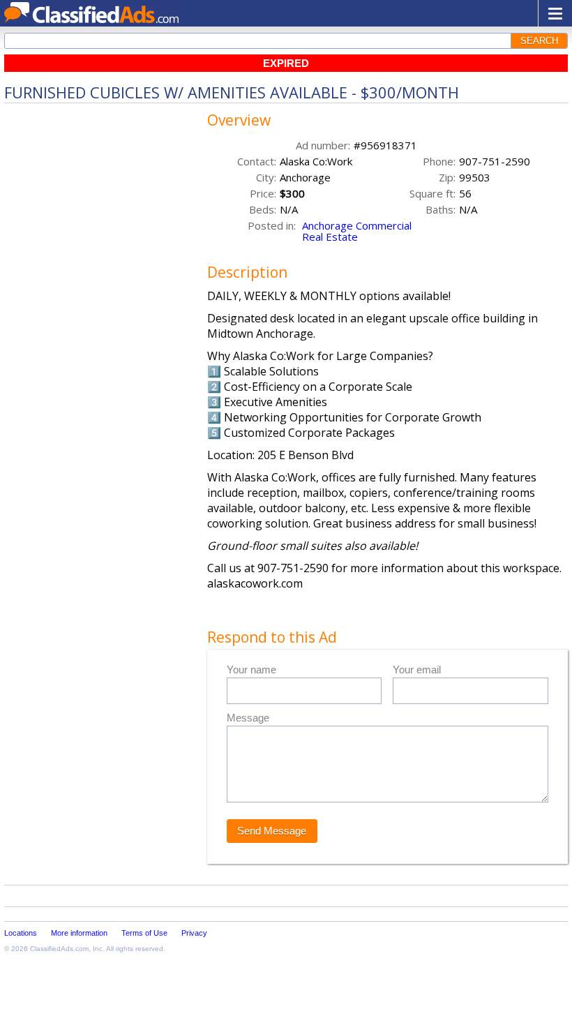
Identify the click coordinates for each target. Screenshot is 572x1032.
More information (79, 933)
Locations (20, 933)
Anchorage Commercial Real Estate (357, 231)
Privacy (194, 933)
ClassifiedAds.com (59, 948)
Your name (251, 669)
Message (248, 718)
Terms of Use (144, 933)
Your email (417, 669)
